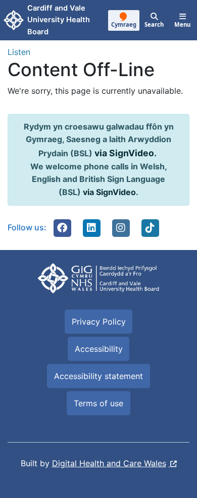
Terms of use (98, 403)
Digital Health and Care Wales (109, 463)
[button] (62, 228)
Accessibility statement (98, 376)
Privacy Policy (99, 322)
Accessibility (99, 349)
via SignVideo (124, 153)
